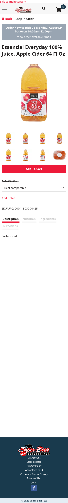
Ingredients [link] (48, 219)
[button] (8, 138)
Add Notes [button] (8, 198)
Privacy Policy (34, 466)
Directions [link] (10, 226)
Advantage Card (34, 470)
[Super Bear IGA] (24, 8)
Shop (19, 19)
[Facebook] (34, 488)
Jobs (34, 482)
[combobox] (34, 187)
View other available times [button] (34, 37)
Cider (30, 19)
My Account (34, 457)
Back (8, 18)
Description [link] (10, 219)
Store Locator (34, 462)
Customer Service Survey (34, 474)
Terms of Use (34, 478)
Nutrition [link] (29, 219)
